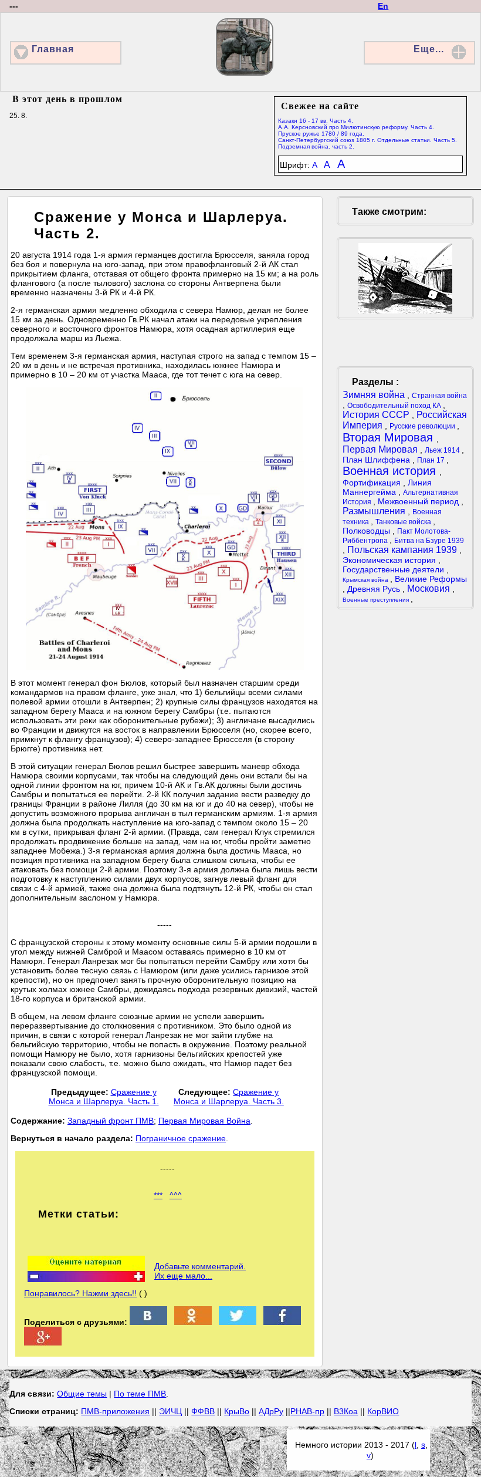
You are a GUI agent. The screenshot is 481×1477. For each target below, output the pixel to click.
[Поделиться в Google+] (43, 1342)
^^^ (176, 1195)
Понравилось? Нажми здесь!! (80, 1293)
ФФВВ (203, 1411)
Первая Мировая (381, 449)
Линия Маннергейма (387, 487)
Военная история (391, 470)
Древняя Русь (374, 589)
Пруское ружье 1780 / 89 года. (321, 133)
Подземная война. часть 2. (316, 146)
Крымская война (366, 579)
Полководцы (367, 530)
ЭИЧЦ (170, 1411)
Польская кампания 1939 (403, 550)
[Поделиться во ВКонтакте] (148, 1322)
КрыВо (236, 1411)
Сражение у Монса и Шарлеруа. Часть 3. (229, 1096)
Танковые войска (404, 522)
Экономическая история (390, 560)
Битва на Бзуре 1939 (429, 541)
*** (158, 1195)
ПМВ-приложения (115, 1411)
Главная (53, 49)
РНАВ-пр (307, 1411)
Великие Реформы (431, 579)
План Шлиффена (377, 459)
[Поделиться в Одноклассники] (193, 1322)
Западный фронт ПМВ (110, 1120)
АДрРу (271, 1411)
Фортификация (373, 482)
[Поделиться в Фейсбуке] (282, 1322)
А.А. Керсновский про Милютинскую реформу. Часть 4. (356, 127)
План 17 (431, 460)
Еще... (429, 49)
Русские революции (423, 426)
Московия (429, 589)
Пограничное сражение (181, 1138)
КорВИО (383, 1411)
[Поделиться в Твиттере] (237, 1322)
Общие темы (82, 1393)
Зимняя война (375, 395)
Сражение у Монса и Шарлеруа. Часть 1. (104, 1096)
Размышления (375, 511)
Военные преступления (377, 599)
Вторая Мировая (389, 437)
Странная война (439, 396)
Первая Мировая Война (204, 1120)
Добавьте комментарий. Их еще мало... (200, 1271)
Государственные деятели (394, 569)
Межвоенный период (419, 501)
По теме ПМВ (140, 1393)
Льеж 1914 (443, 450)
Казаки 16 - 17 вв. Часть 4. (315, 120)
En (383, 6)
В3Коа (346, 1411)
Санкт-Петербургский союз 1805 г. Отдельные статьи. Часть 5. (367, 140)
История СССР (377, 415)
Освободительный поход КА (395, 406)
